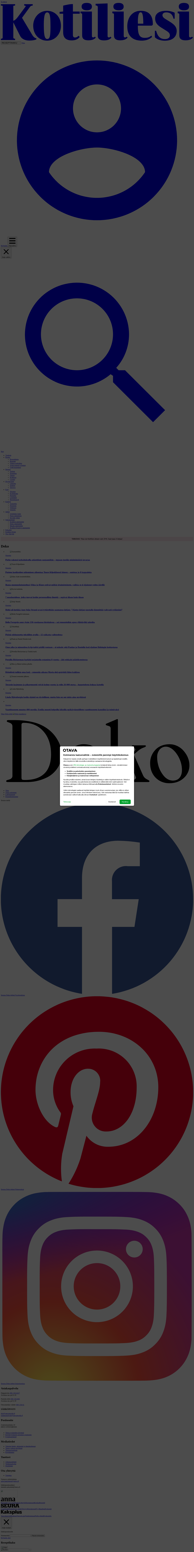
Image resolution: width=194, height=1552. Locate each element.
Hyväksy (125, 802)
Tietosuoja (67, 802)
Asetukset (112, 802)
